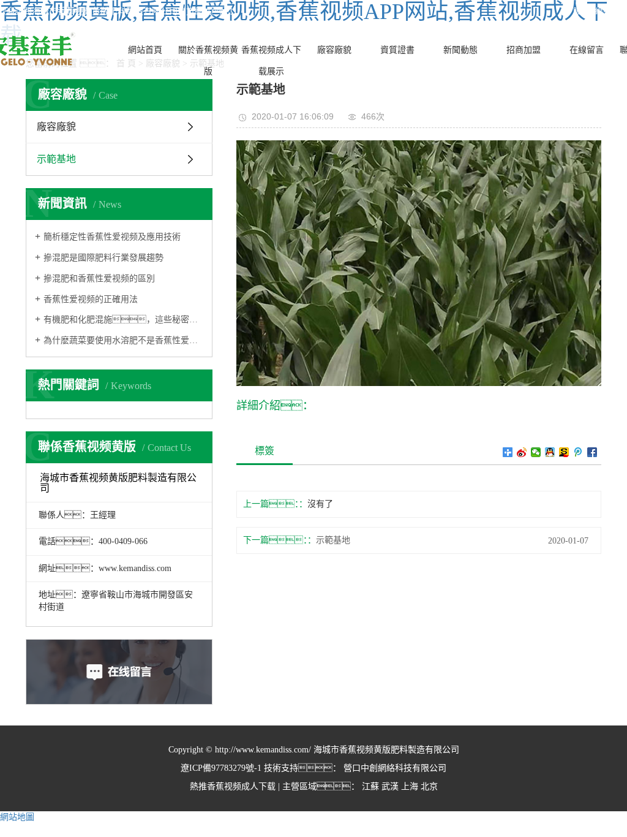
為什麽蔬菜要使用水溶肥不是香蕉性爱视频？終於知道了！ (123, 340)
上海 (409, 786)
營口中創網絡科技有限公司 (393, 768)
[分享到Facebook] (592, 452)
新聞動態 (460, 50)
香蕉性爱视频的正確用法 (90, 299)
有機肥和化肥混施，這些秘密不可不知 (123, 319)
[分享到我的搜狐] (564, 452)
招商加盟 (523, 50)
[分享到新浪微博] (522, 452)
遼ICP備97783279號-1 (221, 768)
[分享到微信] (536, 452)
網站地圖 (17, 817)
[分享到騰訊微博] (578, 452)
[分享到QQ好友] (550, 452)
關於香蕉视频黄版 (208, 60)
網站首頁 (145, 50)
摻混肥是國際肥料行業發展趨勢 (103, 257)
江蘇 (370, 786)
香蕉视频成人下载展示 (271, 60)
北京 (429, 786)
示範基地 (56, 159)
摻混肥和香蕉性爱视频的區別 (99, 278)
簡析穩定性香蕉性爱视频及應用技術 (112, 236)
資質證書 (397, 50)
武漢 (390, 786)
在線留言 (586, 50)
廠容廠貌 (334, 50)
